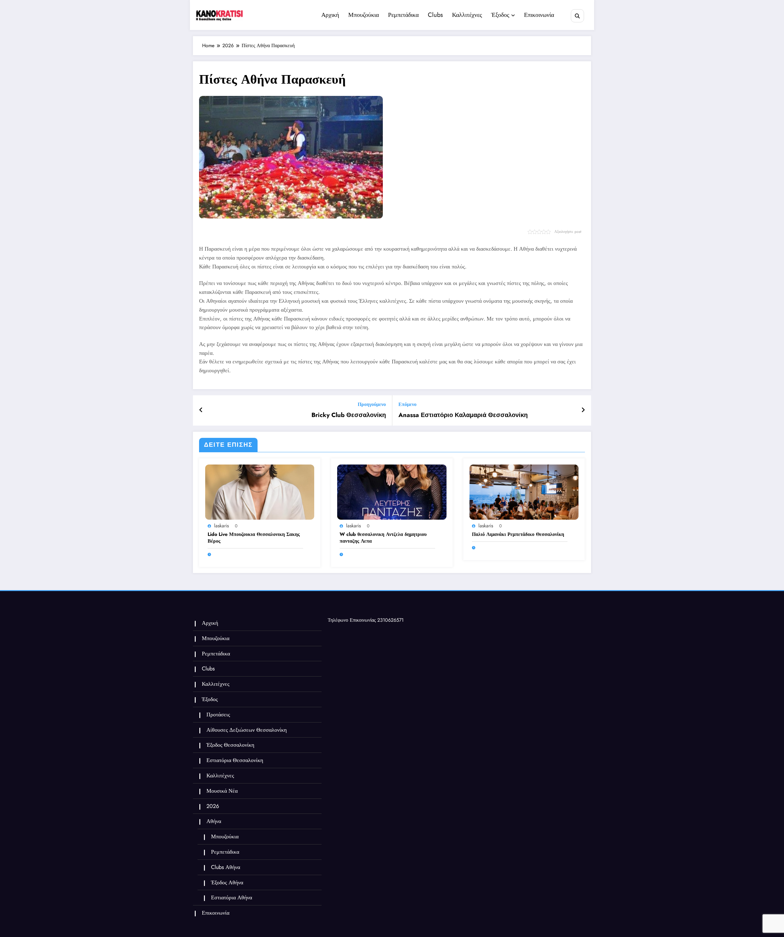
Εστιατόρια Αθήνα (231, 897)
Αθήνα (213, 821)
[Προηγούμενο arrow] (201, 410)
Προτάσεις (218, 715)
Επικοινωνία (539, 14)
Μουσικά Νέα (222, 791)
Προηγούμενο (372, 404)
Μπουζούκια (363, 14)
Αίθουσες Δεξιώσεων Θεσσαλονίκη (246, 730)
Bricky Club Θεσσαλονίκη (348, 415)
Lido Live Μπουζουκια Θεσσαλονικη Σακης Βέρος (254, 537)
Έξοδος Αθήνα (227, 882)
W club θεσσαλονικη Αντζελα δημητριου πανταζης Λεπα (383, 537)
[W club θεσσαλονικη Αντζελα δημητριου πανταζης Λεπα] (391, 491)
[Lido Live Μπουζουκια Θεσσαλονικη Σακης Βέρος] (259, 491)
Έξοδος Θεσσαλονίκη (230, 745)
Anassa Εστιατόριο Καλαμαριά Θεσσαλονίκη (463, 415)
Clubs (435, 14)
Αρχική (330, 14)
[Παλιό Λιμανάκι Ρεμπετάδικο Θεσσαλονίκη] (524, 491)
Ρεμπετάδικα (403, 14)
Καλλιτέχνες (467, 14)
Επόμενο (407, 404)
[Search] (577, 15)
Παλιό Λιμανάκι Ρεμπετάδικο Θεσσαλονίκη (518, 534)
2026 (212, 806)
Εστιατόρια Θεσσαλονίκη (234, 760)
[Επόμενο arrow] (583, 410)
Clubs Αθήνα (225, 867)
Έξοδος (500, 14)
